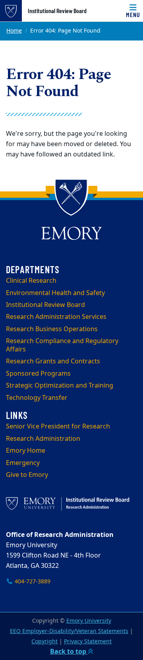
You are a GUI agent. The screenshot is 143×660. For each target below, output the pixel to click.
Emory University (88, 621)
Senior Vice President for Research (58, 426)
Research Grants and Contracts (53, 361)
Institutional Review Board (57, 11)
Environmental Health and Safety (55, 293)
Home (14, 31)
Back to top (69, 651)
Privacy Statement (88, 641)
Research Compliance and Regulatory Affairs (62, 345)
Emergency (23, 463)
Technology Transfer (37, 398)
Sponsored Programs (38, 373)
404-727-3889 (31, 581)
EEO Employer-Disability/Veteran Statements (69, 631)
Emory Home (25, 450)
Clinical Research (31, 281)
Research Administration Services (56, 317)
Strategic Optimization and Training (59, 385)
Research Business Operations (52, 329)
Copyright (44, 641)
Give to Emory (27, 475)
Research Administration (43, 439)
